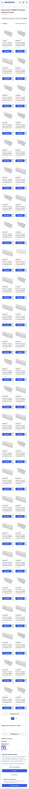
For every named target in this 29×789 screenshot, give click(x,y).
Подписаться (14, 734)
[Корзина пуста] (26, 2)
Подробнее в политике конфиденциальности (13, 763)
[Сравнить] (13, 52)
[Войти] (23, 2)
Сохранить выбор (14, 785)
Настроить (14, 774)
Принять (14, 770)
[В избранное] (12, 50)
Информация (5, 744)
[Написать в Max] (3, 747)
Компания (4, 741)
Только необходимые (14, 767)
